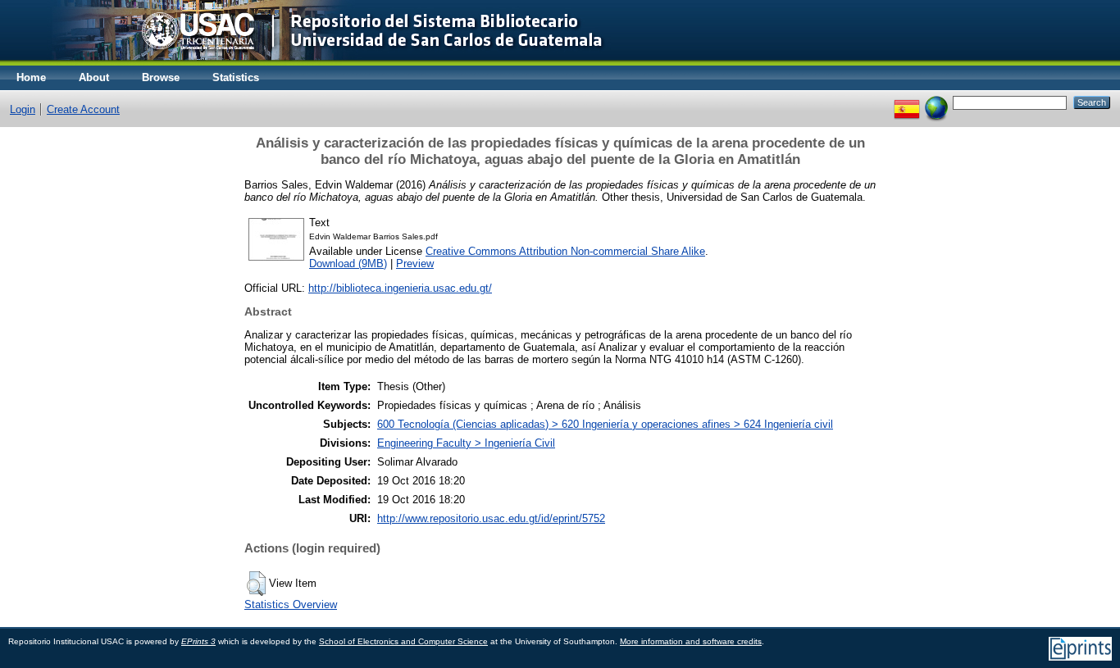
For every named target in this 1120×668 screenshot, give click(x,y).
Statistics (235, 77)
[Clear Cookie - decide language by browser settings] (936, 102)
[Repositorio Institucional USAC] (316, 62)
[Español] (907, 102)
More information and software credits (691, 641)
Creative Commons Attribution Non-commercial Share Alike (565, 251)
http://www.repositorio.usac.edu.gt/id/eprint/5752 (491, 518)
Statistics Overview (290, 604)
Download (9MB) (348, 263)
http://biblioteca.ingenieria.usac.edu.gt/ (400, 288)
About (94, 77)
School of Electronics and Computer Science (403, 641)
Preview (415, 263)
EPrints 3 (198, 641)
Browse (161, 77)
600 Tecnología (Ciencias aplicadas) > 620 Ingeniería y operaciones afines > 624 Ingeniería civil (605, 424)
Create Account (83, 109)
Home (31, 77)
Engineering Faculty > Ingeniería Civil (466, 443)
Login (22, 109)
